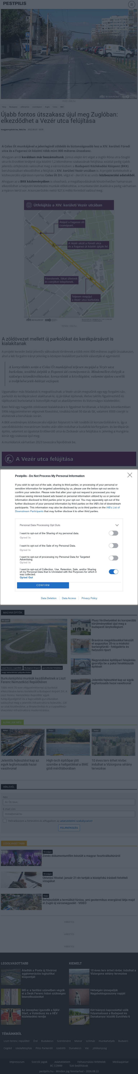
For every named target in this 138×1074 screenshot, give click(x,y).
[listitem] (69, 525)
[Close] (131, 476)
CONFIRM (43, 585)
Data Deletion (48, 598)
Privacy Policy (89, 598)
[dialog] (69, 537)
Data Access (69, 598)
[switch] (113, 533)
